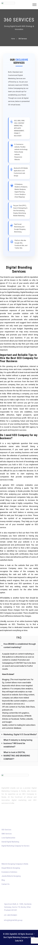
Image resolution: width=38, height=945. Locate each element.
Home (13, 39)
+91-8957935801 (10, 915)
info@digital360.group (13, 920)
